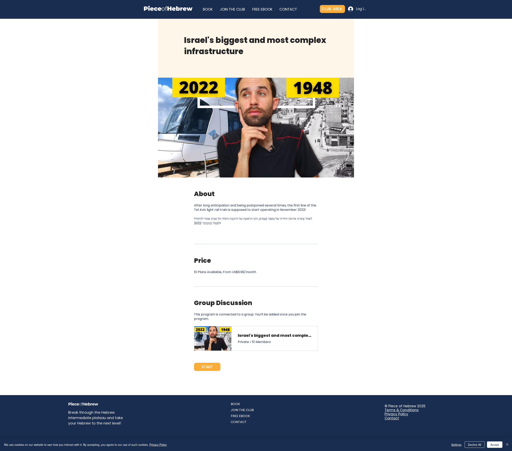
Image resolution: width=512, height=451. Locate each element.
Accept (494, 445)
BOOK (235, 404)
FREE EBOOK (240, 416)
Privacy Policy (396, 414)
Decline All (474, 445)
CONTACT (239, 422)
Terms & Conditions (402, 410)
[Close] (507, 444)
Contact (392, 418)
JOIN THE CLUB (242, 410)
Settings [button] (456, 445)
